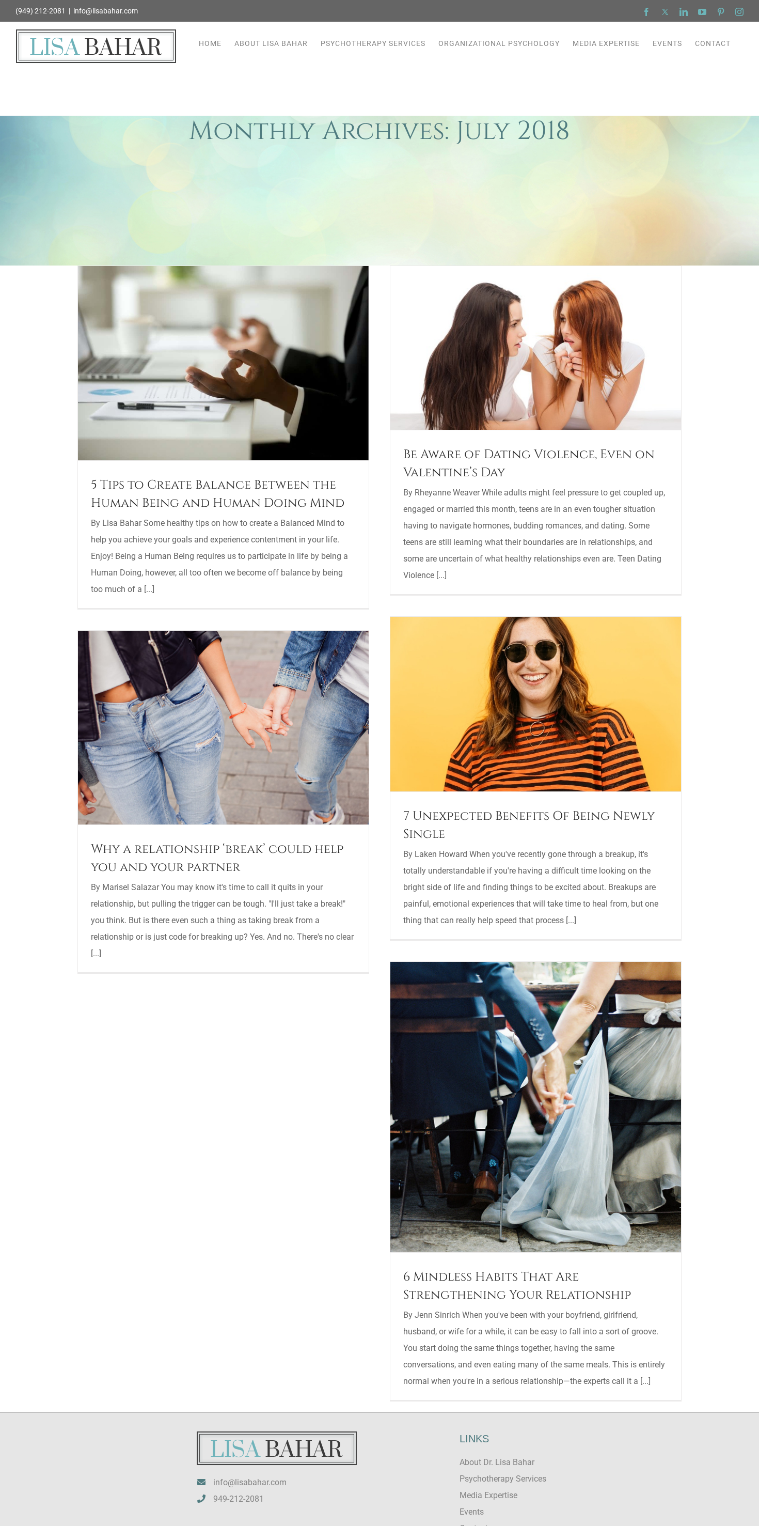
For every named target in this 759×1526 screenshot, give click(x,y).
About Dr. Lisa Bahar (497, 1462)
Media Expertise (488, 1495)
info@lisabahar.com (105, 11)
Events (472, 1512)
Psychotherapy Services (503, 1479)
